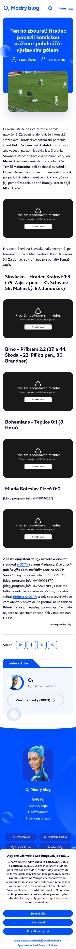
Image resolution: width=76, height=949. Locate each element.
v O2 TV (23, 564)
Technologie (38, 806)
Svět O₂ (38, 800)
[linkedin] (21, 645)
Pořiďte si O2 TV (25, 596)
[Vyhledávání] (50, 8)
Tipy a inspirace (38, 818)
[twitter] (42, 645)
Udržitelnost (38, 812)
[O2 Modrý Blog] (21, 8)
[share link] (52, 645)
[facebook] (31, 645)
